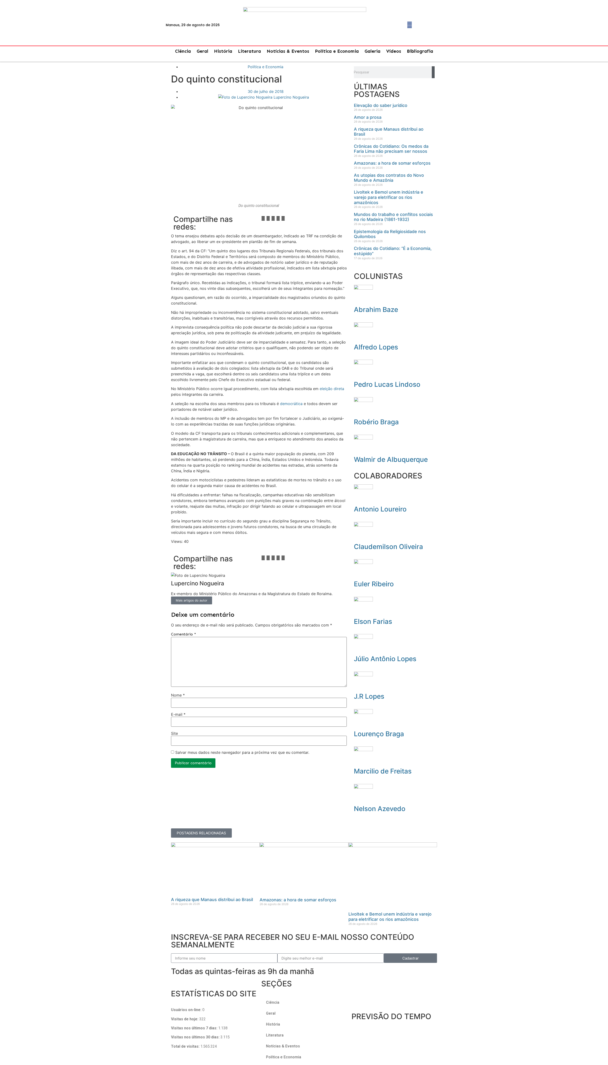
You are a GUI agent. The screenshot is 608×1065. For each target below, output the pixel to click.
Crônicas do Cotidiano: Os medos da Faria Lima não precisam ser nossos (391, 149)
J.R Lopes (369, 696)
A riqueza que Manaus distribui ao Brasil (212, 899)
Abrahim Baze (376, 310)
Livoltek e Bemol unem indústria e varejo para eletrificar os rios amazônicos (388, 197)
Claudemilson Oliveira (388, 547)
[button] (263, 218)
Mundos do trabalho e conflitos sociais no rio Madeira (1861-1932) (393, 217)
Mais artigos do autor (191, 600)
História (223, 51)
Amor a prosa (367, 117)
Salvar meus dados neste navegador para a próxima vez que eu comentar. (242, 752)
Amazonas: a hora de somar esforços (392, 163)
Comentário (183, 634)
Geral (202, 51)
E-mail (178, 714)
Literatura (249, 51)
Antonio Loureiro (380, 509)
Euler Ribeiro (374, 584)
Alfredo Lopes (376, 347)
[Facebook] (409, 25)
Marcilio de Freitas (383, 771)
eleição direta (332, 388)
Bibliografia (420, 51)
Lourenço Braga (379, 734)
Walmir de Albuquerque (391, 459)
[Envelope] (421, 25)
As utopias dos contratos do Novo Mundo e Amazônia (389, 178)
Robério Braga (376, 422)
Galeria (372, 51)
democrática (291, 403)
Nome (178, 695)
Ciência (183, 51)
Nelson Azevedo (379, 809)
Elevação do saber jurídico (380, 105)
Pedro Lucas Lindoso (387, 384)
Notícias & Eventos (288, 51)
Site (174, 733)
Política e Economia (337, 51)
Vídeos (393, 51)
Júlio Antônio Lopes (385, 659)
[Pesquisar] (433, 72)
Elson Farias (373, 621)
